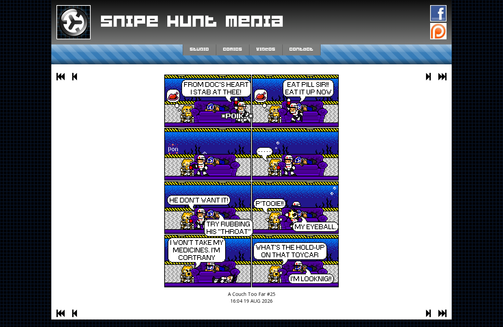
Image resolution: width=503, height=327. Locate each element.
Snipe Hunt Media (192, 22)
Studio (199, 49)
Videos (265, 49)
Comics (232, 49)
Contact (301, 49)
